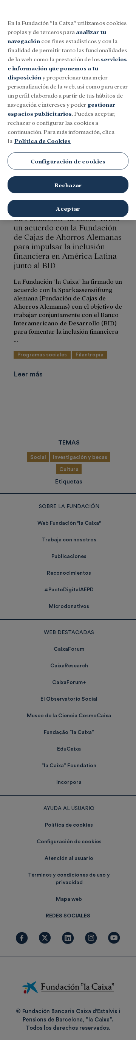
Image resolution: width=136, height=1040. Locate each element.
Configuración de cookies (68, 161)
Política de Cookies (42, 140)
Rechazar (68, 184)
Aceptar (68, 208)
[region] (68, 110)
